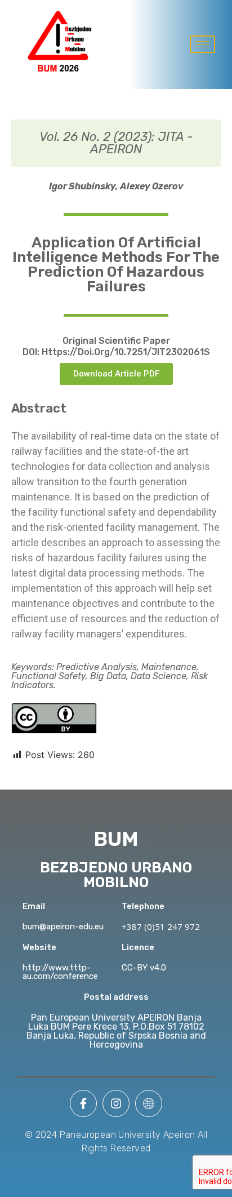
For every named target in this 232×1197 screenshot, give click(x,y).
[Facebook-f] (83, 1103)
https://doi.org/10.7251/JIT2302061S (126, 352)
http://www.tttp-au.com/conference (60, 972)
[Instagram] (116, 1103)
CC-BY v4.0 (144, 968)
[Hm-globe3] (148, 1103)
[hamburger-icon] (202, 44)
